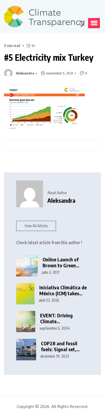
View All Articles (36, 225)
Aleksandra (25, 73)
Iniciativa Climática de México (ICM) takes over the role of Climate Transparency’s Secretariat (63, 291)
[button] (94, 23)
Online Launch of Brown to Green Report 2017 (61, 263)
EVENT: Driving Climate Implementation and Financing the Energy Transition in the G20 (63, 318)
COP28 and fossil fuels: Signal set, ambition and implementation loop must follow (63, 346)
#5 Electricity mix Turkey (48, 57)
